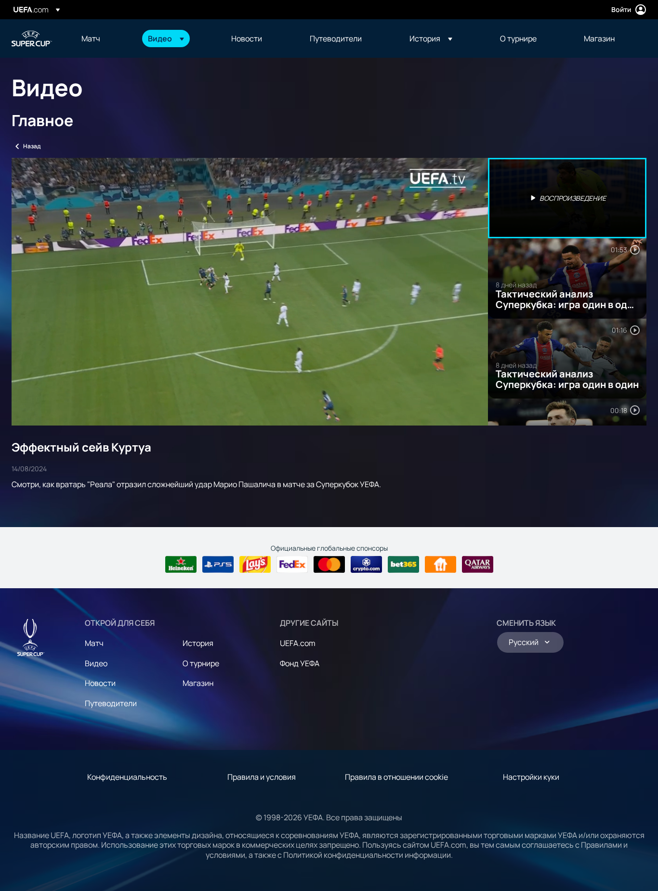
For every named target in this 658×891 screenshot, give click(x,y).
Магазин (198, 683)
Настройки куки (531, 777)
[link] (90, 38)
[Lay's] (255, 564)
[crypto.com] (366, 564)
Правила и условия (261, 777)
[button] (166, 38)
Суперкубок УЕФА (32, 38)
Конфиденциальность (127, 777)
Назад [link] (31, 146)
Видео (96, 663)
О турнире (201, 663)
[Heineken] (181, 564)
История (198, 643)
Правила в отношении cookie (396, 777)
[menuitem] (102, 38)
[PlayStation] (218, 564)
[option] (567, 198)
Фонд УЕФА (299, 663)
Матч (94, 643)
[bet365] (403, 564)
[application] (250, 292)
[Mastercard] (329, 564)
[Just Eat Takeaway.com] (440, 564)
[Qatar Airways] (477, 564)
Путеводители (111, 703)
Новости (100, 683)
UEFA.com (298, 643)
